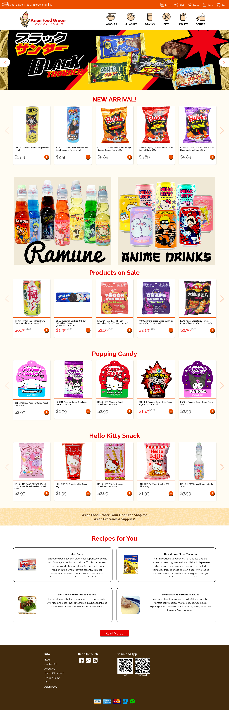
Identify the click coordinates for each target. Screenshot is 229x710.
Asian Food (50, 686)
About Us (49, 668)
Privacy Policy (52, 677)
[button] (5, 62)
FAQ (47, 682)
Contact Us (50, 664)
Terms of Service (54, 673)
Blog (47, 659)
